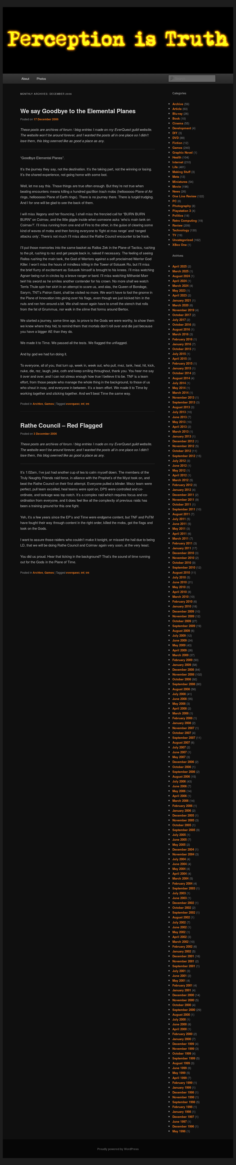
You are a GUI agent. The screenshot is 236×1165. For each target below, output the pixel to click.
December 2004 (183, 849)
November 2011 (183, 499)
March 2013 (180, 431)
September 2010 (183, 567)
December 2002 (183, 902)
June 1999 (179, 1068)
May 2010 (179, 587)
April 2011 (179, 533)
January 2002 (181, 951)
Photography (181, 206)
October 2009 (181, 621)
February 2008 (182, 718)
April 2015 (179, 358)
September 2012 (183, 456)
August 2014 (181, 378)
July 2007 (179, 747)
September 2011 (183, 509)
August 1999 (181, 1063)
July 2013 (179, 412)
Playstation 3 (181, 210)
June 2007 (179, 752)
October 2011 (181, 504)
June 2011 (179, 523)
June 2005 (179, 839)
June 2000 (179, 1024)
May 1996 (179, 1131)
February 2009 (182, 660)
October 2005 (181, 825)
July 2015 (179, 353)
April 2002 (179, 937)
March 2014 (180, 392)
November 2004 (183, 854)
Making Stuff (181, 172)
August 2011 (181, 514)
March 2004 (180, 878)
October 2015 (181, 349)
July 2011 (179, 519)
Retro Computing (184, 220)
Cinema (177, 123)
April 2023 (179, 295)
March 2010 (180, 596)
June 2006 (179, 786)
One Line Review (184, 196)
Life (175, 167)
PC (174, 201)
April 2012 (179, 475)
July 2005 (179, 834)
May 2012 (179, 470)
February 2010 (182, 601)
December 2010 (183, 553)
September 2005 (183, 830)
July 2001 (179, 971)
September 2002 (183, 912)
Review (177, 225)
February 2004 (182, 883)
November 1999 (183, 1048)
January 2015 (181, 368)
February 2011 (182, 543)
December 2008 (183, 669)
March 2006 (180, 800)
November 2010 (183, 557)
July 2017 (179, 319)
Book (176, 118)
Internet (177, 162)
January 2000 (181, 1039)
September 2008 (183, 684)
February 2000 (182, 1034)
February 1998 (182, 1107)
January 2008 (181, 723)
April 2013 (179, 426)
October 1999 (181, 1053)
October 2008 (181, 679)
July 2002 (179, 922)
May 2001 (179, 980)
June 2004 (179, 864)
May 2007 (179, 757)
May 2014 (179, 387)
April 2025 (179, 266)
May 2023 (179, 290)
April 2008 (179, 708)
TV (174, 235)
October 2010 (181, 562)
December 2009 (183, 611)
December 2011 (183, 494)
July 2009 (179, 635)
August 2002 (181, 917)
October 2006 (181, 767)
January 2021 (181, 300)
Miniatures (179, 181)
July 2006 (179, 781)
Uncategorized (182, 240)
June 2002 (179, 927)
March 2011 (180, 538)
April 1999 (179, 1078)
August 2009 (181, 630)
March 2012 (180, 480)
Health (176, 157)
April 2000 (179, 1029)
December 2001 (183, 956)
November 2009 (183, 616)
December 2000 (183, 995)
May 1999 (179, 1072)
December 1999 (183, 1043)
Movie (176, 186)
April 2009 (179, 650)
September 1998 (183, 1102)
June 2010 (179, 582)
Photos (41, 78)
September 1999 (183, 1058)
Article (177, 108)
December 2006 (183, 761)
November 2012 (183, 446)
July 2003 (179, 893)
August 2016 (181, 329)
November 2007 (183, 728)
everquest (73, 404)
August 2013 (181, 407)
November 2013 (183, 397)
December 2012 (183, 441)
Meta (175, 176)
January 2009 (181, 664)
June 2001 (179, 975)
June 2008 (179, 698)
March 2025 (180, 271)
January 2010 (181, 606)
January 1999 (181, 1087)
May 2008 (179, 703)
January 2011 (181, 548)
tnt (87, 404)
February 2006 (182, 805)
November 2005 (183, 820)
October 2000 (181, 1005)
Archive (38, 404)
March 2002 (180, 941)
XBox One (179, 244)
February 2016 (182, 339)
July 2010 (179, 577)
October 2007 (181, 733)
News (176, 191)
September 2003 (183, 888)
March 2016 (180, 334)
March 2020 (180, 305)
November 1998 (183, 1097)
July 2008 (179, 694)
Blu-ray (177, 113)
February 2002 (182, 946)
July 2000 (179, 1019)
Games (49, 404)
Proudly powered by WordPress (118, 1149)
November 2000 (183, 1000)
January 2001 (181, 990)
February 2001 (182, 985)
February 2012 (182, 485)
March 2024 (180, 285)
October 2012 (181, 451)
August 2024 (181, 276)
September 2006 (183, 771)
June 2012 (179, 465)
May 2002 (179, 932)
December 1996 (183, 1126)
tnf (82, 404)
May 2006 (179, 791)
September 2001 (183, 966)
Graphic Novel (182, 152)
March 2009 (180, 655)
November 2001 (183, 961)
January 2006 (181, 810)
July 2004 (179, 859)
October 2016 (181, 324)
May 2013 (179, 422)
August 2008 (181, 689)
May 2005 (179, 844)
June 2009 (179, 640)
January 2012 (181, 489)
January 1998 (181, 1111)
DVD (175, 137)
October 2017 (181, 315)
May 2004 (179, 868)
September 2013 (183, 402)
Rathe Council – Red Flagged (61, 425)
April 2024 (179, 281)
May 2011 (179, 528)
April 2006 (179, 796)
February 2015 (182, 363)
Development (181, 128)
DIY (174, 133)
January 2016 (181, 344)
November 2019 (183, 310)
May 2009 (179, 645)
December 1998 (183, 1092)
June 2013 (179, 417)
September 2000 (183, 1009)
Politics (177, 215)
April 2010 (179, 592)
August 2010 (181, 572)
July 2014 (179, 383)
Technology (180, 230)
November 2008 (183, 674)
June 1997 (179, 1121)
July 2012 (179, 460)
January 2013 (181, 436)
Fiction (177, 143)
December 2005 (183, 815)
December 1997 (183, 1116)
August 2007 (181, 742)
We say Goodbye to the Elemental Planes (78, 110)
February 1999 (182, 1082)
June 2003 (179, 898)
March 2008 (180, 713)
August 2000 (181, 1014)
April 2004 (179, 873)
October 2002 (181, 907)
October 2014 (181, 373)
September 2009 (183, 626)
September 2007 (183, 737)
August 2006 (181, 776)
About (25, 78)
